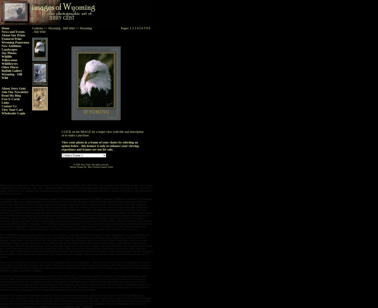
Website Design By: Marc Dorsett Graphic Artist (91, 167)
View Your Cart (12, 109)
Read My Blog (11, 95)
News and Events (13, 31)
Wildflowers (10, 63)
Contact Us (9, 106)
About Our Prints (13, 35)
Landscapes (9, 49)
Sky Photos (9, 53)
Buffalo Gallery (12, 70)
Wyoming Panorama (15, 42)
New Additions (11, 46)
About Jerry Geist (14, 88)
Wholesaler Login (13, 113)
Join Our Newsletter (15, 92)
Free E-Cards (11, 99)
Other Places (10, 67)
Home (5, 28)
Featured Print (11, 39)
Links (5, 102)
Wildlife (7, 56)
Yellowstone (9, 60)
